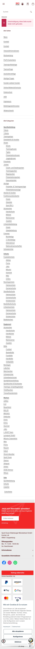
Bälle (5, 346)
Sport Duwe (8, 457)
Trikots (6, 130)
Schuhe (6, 484)
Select (6, 451)
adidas (6, 401)
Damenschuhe (11, 288)
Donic (6, 420)
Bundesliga (10, 237)
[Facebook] (4, 562)
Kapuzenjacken (11, 180)
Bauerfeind (7, 407)
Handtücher (10, 334)
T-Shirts (6, 133)
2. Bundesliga (10, 240)
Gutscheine (8, 492)
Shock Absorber (9, 454)
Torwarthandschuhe (10, 393)
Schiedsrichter (8, 249)
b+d (5, 404)
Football (9, 349)
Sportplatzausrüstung (11, 381)
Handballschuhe (9, 291)
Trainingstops (8, 136)
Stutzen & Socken (10, 193)
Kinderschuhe (10, 301)
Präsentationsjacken (13, 177)
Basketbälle (10, 352)
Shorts (8, 146)
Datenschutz (16, 626)
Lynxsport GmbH (9, 435)
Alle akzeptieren (18, 631)
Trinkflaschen (8, 390)
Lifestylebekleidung (10, 224)
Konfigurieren (18, 637)
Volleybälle (9, 362)
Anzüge (6, 183)
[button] (4, 4)
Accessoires (8, 208)
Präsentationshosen (13, 155)
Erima (6, 423)
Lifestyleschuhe (9, 307)
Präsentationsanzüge (13, 190)
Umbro (8, 279)
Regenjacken (10, 174)
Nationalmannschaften (14, 246)
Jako (7, 266)
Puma (8, 263)
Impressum (6, 626)
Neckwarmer (10, 218)
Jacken (6, 165)
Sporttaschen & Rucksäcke (13, 384)
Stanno (6, 460)
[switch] (30, 646)
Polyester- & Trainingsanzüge (16, 186)
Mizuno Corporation (10, 438)
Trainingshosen (11, 149)
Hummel (9, 273)
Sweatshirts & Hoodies (11, 140)
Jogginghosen (11, 158)
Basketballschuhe (10, 304)
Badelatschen (8, 319)
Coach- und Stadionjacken (15, 168)
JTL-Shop (21, 646)
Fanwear (7, 233)
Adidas (8, 260)
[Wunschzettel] (28, 4)
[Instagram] (9, 562)
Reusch (6, 448)
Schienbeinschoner (10, 377)
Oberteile (9, 202)
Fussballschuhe (9, 257)
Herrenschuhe (10, 285)
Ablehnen (18, 642)
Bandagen (7, 365)
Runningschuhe (9, 282)
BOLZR (6, 410)
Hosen (6, 143)
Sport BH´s (9, 205)
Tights (8, 152)
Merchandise (8, 371)
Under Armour (8, 470)
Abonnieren (26, 518)
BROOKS (7, 413)
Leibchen (7, 368)
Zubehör (9, 221)
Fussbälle (9, 355)
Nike (7, 276)
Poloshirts (7, 161)
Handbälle (9, 359)
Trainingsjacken (11, 171)
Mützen (8, 215)
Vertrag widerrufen (17, 573)
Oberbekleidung (11, 230)
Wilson (6, 473)
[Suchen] (31, 11)
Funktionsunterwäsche (11, 196)
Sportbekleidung (9, 481)
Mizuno (8, 269)
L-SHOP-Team (8, 432)
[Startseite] (17, 3)
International (10, 243)
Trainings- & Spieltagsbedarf (13, 387)
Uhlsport (6, 463)
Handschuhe (10, 212)
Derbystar (7, 417)
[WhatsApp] (15, 562)
